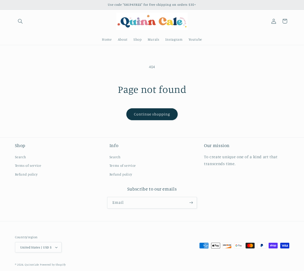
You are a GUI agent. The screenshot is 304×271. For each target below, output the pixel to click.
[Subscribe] (191, 203)
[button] (20, 21)
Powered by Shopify (53, 264)
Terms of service (28, 165)
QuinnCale (32, 264)
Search (20, 157)
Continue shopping (152, 114)
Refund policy (26, 174)
